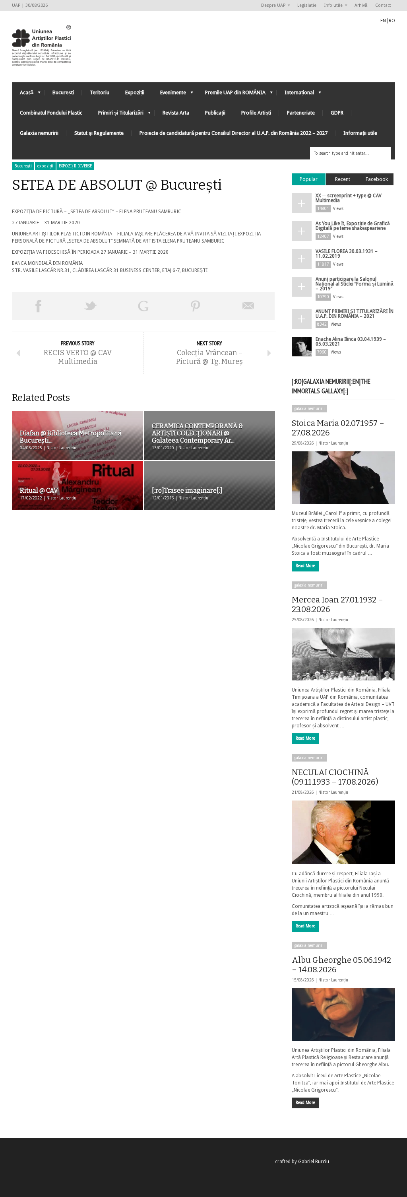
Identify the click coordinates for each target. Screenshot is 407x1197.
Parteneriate (301, 113)
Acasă (22, 94)
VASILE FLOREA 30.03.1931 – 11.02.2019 (347, 254)
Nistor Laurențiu (333, 443)
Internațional (295, 94)
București (63, 92)
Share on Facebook (38, 306)
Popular (309, 179)
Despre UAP (271, 6)
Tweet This (90, 306)
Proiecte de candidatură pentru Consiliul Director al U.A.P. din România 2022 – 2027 (234, 133)
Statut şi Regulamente (99, 133)
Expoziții (134, 92)
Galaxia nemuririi (39, 133)
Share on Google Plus (143, 306)
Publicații (215, 113)
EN (383, 20)
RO (392, 20)
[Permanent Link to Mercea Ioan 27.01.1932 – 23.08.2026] (343, 654)
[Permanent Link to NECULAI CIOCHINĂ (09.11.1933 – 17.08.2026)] (343, 832)
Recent (342, 179)
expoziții (45, 166)
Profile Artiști (256, 113)
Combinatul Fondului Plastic (51, 113)
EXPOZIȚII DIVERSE (75, 166)
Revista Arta (176, 113)
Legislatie (306, 5)
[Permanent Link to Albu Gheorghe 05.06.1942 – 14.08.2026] (343, 1014)
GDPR (337, 113)
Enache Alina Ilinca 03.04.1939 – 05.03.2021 (351, 341)
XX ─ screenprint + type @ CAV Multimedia (349, 198)
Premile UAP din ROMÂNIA (231, 94)
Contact (383, 5)
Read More (305, 566)
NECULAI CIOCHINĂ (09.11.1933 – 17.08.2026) (335, 777)
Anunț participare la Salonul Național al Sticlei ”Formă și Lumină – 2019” (354, 283)
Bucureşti (23, 166)
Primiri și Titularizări (116, 115)
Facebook (377, 179)
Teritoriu (99, 92)
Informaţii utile (360, 133)
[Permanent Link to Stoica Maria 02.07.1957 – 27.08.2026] (343, 477)
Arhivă (361, 5)
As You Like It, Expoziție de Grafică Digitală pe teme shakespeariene (353, 226)
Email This (248, 306)
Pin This (195, 306)
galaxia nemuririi (309, 408)
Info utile (331, 6)
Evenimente (169, 94)
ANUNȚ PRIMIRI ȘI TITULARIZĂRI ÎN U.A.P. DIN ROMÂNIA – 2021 (354, 314)
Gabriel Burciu (313, 1161)
